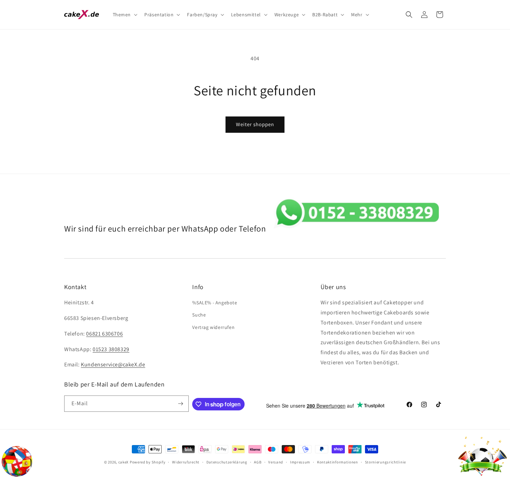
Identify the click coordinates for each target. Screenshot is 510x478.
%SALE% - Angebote (214, 302)
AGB (257, 462)
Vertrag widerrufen (213, 327)
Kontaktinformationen (337, 462)
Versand (275, 462)
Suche (199, 315)
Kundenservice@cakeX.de (113, 364)
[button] (125, 14)
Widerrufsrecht (185, 462)
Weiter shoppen (255, 124)
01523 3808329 (111, 349)
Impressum (300, 462)
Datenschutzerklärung (226, 462)
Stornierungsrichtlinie (385, 462)
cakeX (123, 462)
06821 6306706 (104, 333)
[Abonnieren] (180, 404)
